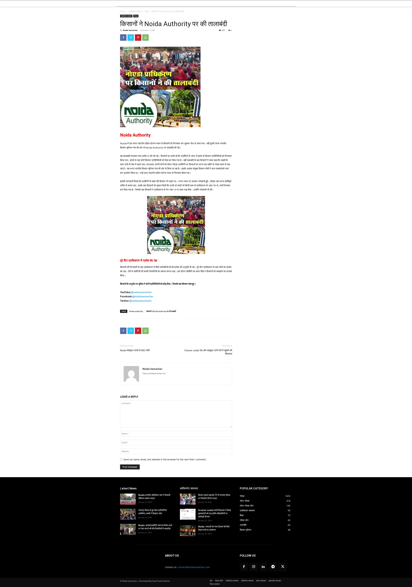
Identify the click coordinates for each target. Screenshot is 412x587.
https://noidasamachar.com (154, 373)
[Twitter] (130, 37)
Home (123, 11)
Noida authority (136, 311)
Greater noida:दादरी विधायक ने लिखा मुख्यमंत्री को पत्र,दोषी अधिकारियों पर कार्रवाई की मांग (214, 513)
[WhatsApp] (145, 37)
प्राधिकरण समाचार (135, 11)
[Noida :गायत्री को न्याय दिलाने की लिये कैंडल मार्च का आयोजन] (188, 530)
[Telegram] (273, 567)
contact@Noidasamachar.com (194, 567)
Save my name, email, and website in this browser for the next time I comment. (164, 459)
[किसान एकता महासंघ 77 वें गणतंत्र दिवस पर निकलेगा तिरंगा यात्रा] (188, 499)
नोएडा (147, 11)
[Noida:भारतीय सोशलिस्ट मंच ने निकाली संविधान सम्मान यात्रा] (128, 499)
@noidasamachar (141, 292)
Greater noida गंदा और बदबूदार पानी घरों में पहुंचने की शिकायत (208, 352)
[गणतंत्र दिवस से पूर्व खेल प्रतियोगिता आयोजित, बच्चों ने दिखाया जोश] (128, 514)
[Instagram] (253, 567)
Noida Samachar (130, 30)
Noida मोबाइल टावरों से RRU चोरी (135, 350)
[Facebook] (123, 37)
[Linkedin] (263, 567)
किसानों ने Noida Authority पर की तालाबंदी (161, 311)
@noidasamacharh (140, 300)
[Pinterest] (138, 37)
